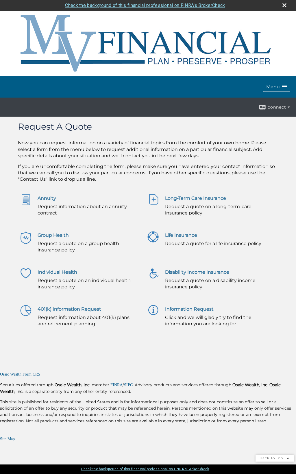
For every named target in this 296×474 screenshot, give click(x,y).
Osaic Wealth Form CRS (20, 374)
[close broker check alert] (284, 5)
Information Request (189, 309)
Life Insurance (181, 235)
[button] (276, 87)
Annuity (47, 198)
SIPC (128, 385)
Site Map (7, 439)
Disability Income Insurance (197, 272)
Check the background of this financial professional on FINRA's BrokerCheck (145, 5)
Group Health (53, 235)
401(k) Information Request (69, 309)
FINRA (116, 385)
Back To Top (272, 458)
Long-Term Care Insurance (195, 198)
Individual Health (57, 272)
